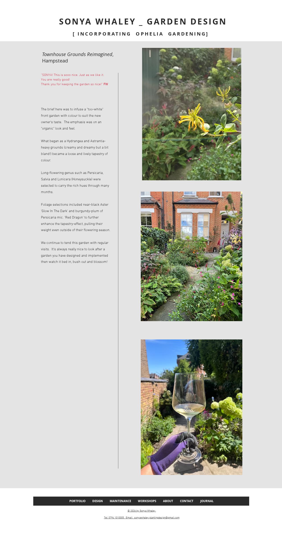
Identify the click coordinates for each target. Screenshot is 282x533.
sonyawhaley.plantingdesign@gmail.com (157, 517)
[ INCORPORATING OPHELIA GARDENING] (142, 33)
